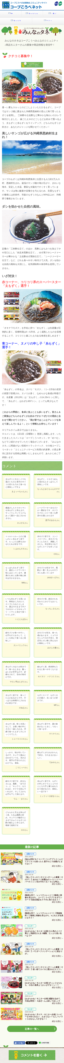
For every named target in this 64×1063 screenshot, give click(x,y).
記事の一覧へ (32, 1028)
